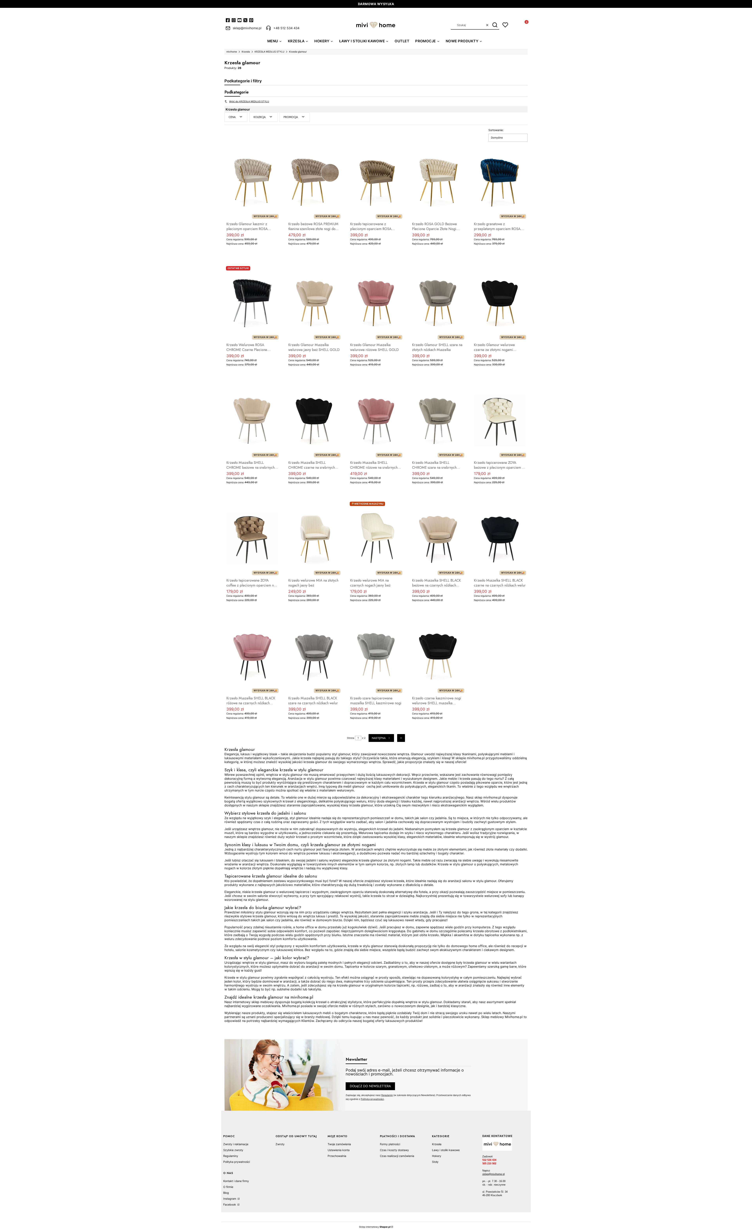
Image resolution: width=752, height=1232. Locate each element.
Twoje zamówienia (339, 1144)
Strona (350, 737)
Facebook (230, 1204)
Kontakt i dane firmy (236, 1181)
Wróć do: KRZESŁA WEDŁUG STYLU (249, 101)
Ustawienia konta (339, 1150)
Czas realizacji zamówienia (397, 1156)
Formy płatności (390, 1144)
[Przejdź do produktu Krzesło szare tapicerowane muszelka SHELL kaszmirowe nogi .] (376, 656)
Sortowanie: (495, 130)
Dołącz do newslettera (370, 1086)
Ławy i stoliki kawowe (446, 1150)
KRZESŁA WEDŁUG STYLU (269, 51)
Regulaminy (230, 1156)
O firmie (228, 1186)
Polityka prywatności (236, 1161)
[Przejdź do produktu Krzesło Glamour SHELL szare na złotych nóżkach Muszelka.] (438, 303)
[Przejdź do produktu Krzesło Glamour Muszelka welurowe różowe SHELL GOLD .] (376, 303)
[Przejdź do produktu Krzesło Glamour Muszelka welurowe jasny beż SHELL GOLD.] (314, 303)
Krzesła (246, 51)
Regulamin (387, 1095)
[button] (494, 25)
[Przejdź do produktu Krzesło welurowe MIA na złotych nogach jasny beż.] (314, 538)
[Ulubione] (505, 25)
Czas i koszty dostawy (394, 1150)
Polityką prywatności (372, 1099)
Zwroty (280, 1144)
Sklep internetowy (374, 1226)
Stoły (435, 1161)
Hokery (436, 1156)
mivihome (231, 51)
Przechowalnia (337, 1156)
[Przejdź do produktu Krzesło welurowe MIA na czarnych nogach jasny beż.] (376, 538)
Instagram (230, 1198)
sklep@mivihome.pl (493, 1174)
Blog (226, 1192)
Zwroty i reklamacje (235, 1144)
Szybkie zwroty (233, 1150)
